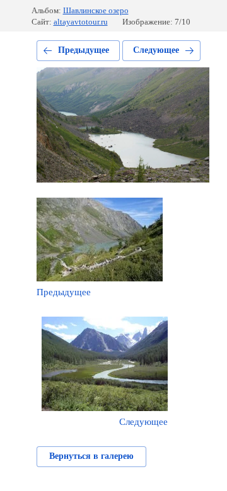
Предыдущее (83, 50)
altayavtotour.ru (81, 21)
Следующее (156, 50)
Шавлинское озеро (96, 10)
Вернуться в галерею (91, 456)
